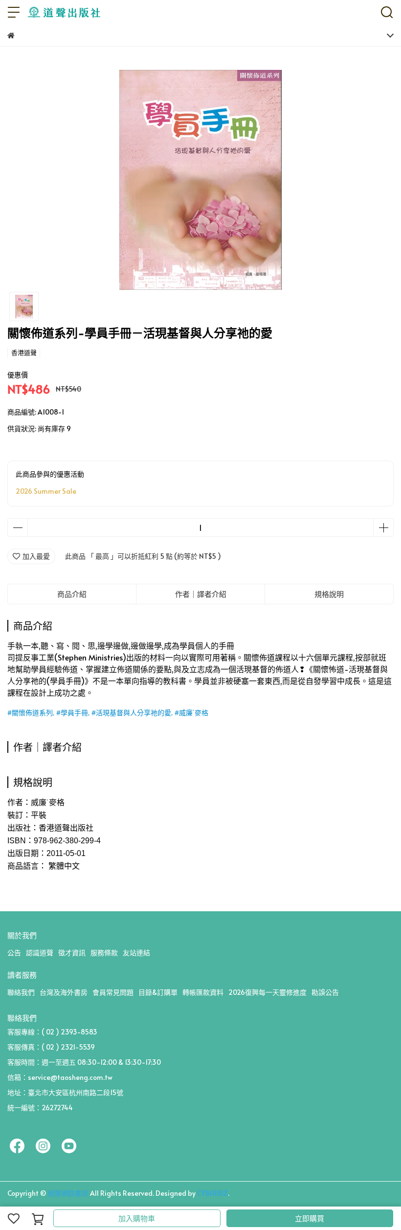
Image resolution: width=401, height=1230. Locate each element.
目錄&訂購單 (158, 992)
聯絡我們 (21, 992)
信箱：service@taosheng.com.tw (59, 1077)
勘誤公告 (325, 992)
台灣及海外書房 (64, 992)
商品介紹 (72, 594)
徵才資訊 (72, 952)
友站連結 (136, 952)
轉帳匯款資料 (202, 992)
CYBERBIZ (212, 1193)
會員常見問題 (113, 992)
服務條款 (104, 952)
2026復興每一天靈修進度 (267, 992)
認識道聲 (39, 952)
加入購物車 (136, 1218)
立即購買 (309, 1218)
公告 (14, 952)
